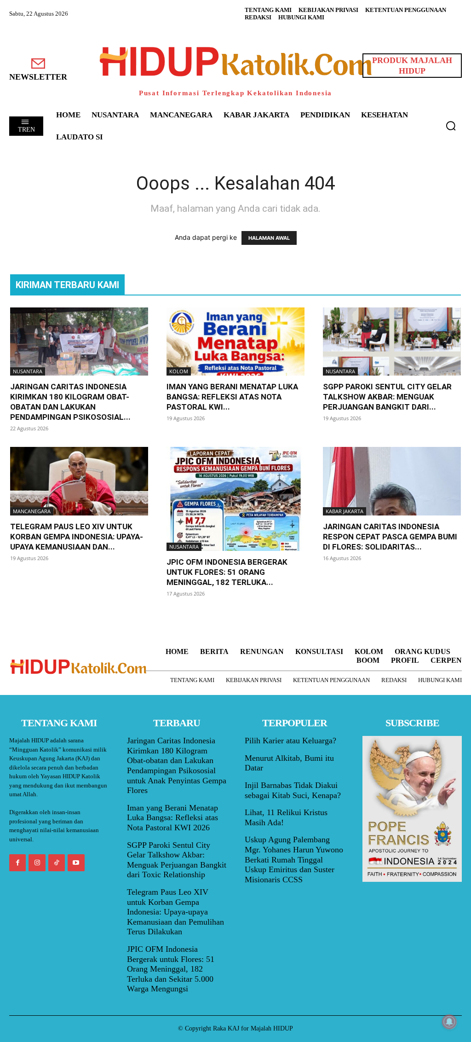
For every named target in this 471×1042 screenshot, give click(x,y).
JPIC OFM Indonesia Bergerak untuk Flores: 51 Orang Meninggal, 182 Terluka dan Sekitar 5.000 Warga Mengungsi (170, 968)
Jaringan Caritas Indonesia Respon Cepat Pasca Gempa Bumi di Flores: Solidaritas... (390, 536)
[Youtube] (76, 862)
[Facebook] (17, 862)
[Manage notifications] (449, 1021)
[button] (451, 126)
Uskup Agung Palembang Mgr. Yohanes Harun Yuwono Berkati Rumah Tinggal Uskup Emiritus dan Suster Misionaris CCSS (294, 859)
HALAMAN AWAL (269, 238)
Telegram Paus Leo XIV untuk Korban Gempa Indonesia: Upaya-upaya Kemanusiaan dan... (76, 536)
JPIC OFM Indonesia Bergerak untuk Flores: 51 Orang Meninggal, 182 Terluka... (227, 572)
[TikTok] (56, 862)
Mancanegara (32, 511)
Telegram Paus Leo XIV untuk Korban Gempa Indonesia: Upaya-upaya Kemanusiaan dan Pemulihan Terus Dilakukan (175, 911)
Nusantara (27, 371)
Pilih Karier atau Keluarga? (290, 740)
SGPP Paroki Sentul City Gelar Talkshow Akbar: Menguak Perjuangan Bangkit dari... (387, 396)
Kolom (178, 371)
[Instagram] (37, 862)
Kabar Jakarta (344, 511)
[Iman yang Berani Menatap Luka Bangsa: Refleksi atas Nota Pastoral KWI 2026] (235, 341)
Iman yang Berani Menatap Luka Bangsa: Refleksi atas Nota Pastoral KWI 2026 (172, 817)
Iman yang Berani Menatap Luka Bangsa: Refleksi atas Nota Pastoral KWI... (232, 396)
